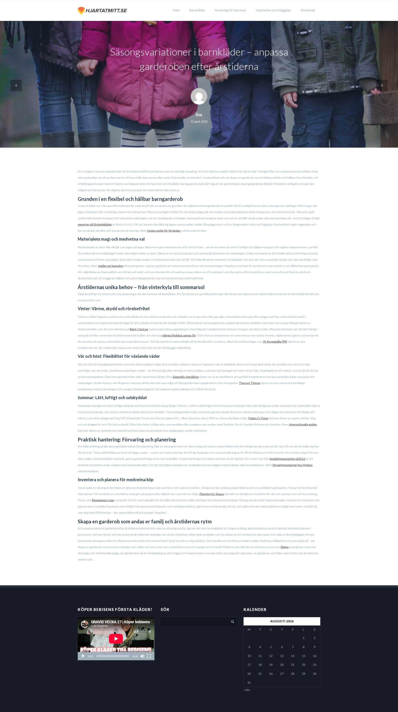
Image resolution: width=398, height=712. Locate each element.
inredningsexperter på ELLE (287, 458)
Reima (285, 547)
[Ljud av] (142, 656)
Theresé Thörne (249, 383)
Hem (176, 10)
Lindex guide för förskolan (164, 230)
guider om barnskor (110, 265)
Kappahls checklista (186, 376)
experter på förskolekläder (95, 224)
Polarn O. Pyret (258, 418)
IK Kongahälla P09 (275, 341)
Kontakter (308, 10)
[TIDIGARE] (16, 85)
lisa (199, 114)
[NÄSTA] (382, 85)
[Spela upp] (83, 656)
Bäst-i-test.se (139, 329)
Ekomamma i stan (103, 500)
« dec (247, 690)
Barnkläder (197, 10)
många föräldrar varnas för (179, 335)
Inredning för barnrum (230, 10)
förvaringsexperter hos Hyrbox (292, 465)
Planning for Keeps (211, 494)
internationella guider (303, 424)
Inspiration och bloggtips (273, 10)
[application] (116, 638)
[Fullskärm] (149, 656)
